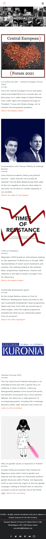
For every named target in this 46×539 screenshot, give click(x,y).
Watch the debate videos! (12, 110)
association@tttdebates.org (23, 528)
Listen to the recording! (11, 408)
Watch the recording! (15, 493)
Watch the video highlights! (13, 319)
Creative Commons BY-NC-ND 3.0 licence (22, 518)
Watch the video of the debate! (15, 195)
